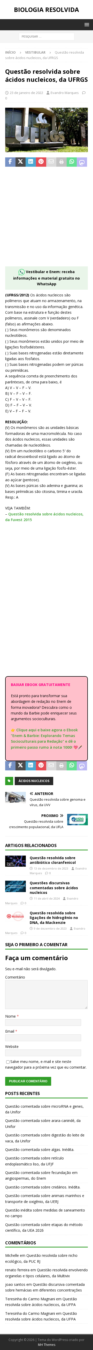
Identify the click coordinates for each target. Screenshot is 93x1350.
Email (10, 1031)
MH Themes (46, 1344)
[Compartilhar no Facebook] (10, 162)
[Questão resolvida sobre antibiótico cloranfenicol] (15, 861)
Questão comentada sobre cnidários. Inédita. (42, 1187)
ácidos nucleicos (34, 781)
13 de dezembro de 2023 (51, 868)
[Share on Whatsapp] (72, 162)
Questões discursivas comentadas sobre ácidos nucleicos (54, 887)
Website (12, 1046)
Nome (11, 1016)
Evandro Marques (65, 92)
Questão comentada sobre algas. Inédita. (39, 1149)
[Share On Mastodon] (82, 162)
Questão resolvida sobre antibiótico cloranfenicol (53, 860)
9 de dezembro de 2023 (50, 928)
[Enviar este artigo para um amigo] (51, 162)
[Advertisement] (46, 219)
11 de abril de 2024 (47, 898)
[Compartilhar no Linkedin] (31, 162)
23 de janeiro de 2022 (26, 92)
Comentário (15, 977)
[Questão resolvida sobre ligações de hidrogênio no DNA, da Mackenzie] (15, 916)
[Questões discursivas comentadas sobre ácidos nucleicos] (15, 886)
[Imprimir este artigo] (61, 162)
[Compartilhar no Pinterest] (41, 162)
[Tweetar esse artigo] (21, 162)
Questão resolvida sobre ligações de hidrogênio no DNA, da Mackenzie (54, 917)
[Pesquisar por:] (46, 36)
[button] (86, 24)
